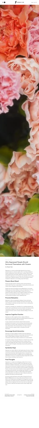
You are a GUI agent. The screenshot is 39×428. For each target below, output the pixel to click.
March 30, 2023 (7, 259)
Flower (11, 259)
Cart (35, 2)
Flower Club (10, 267)
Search (32, 2)
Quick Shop (37, 214)
